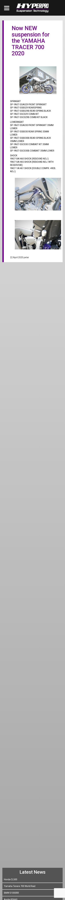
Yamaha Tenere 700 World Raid (19, 886)
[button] (6, 8)
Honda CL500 (10, 879)
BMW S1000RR (11, 893)
